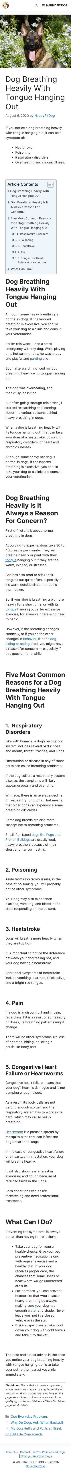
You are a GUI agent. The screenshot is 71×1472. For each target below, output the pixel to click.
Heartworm (14, 1132)
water (32, 1310)
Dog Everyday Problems (29, 1416)
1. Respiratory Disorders (32, 234)
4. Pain (22, 252)
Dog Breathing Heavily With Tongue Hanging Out (29, 193)
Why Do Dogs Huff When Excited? (37, 1422)
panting (36, 358)
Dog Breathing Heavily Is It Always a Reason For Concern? (29, 207)
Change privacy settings (36, 1456)
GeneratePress (35, 1466)
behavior (29, 639)
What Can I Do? (22, 269)
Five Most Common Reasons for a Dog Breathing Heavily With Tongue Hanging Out (31, 223)
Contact (25, 1452)
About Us (12, 1452)
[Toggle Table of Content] (49, 184)
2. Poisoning (25, 240)
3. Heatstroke (26, 246)
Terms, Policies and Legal (48, 1452)
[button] (36, 5)
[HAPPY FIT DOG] (5, 5)
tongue (10, 560)
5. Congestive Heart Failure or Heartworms (32, 260)
